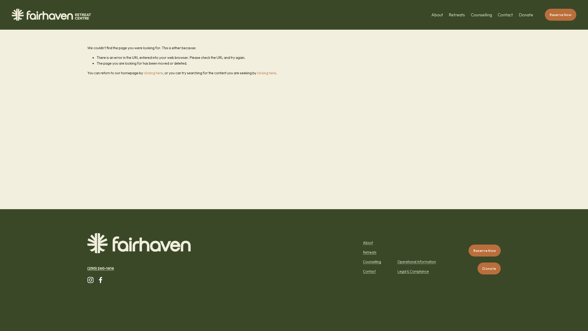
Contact (505, 14)
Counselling (481, 14)
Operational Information (416, 261)
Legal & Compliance (413, 271)
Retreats (457, 14)
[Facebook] (100, 280)
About (437, 14)
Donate (526, 14)
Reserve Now (560, 14)
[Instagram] (90, 280)
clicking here (153, 73)
